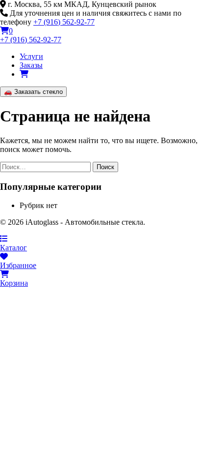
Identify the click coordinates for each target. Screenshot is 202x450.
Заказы (31, 65)
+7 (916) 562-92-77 (64, 22)
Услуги (31, 56)
